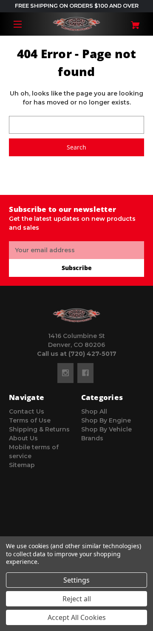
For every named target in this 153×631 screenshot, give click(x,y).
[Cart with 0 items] (133, 21)
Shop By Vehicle (106, 429)
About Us (23, 438)
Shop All (94, 411)
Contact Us (26, 411)
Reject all (76, 598)
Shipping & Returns (39, 429)
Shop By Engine (106, 420)
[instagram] (65, 373)
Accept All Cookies (77, 617)
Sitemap (22, 465)
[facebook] (85, 373)
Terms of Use (30, 420)
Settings (76, 580)
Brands (92, 438)
